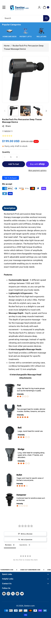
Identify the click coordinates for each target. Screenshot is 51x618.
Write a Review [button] (26, 534)
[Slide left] (4, 111)
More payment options (37, 170)
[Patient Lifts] (25, 31)
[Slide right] (46, 111)
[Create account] (39, 7)
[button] (4, 7)
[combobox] (25, 18)
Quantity (6, 152)
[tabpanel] (25, 362)
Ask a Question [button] (26, 539)
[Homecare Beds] (9, 31)
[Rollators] (41, 31)
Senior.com (29, 606)
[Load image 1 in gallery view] (13, 111)
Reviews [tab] (8, 545)
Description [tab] (9, 208)
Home (6, 45)
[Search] (46, 18)
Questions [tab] (23, 545)
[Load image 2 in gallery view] (25, 111)
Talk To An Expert (10, 178)
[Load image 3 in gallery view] (37, 111)
